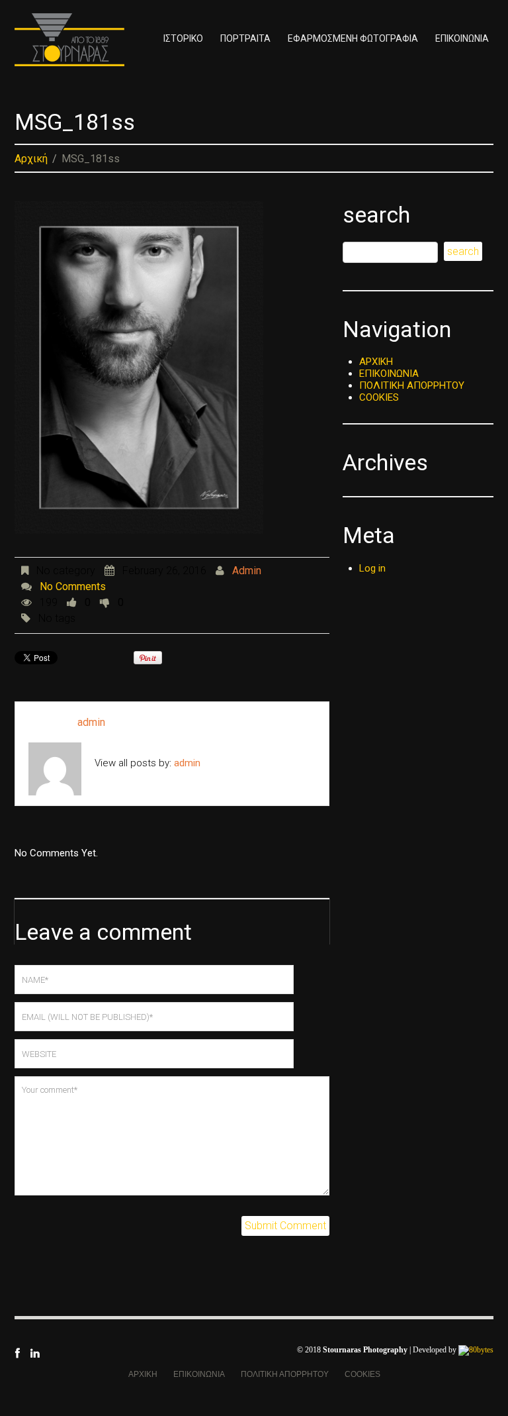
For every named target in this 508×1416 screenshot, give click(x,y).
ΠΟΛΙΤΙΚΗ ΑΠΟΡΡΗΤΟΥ (411, 385)
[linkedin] (35, 1352)
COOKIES (379, 397)
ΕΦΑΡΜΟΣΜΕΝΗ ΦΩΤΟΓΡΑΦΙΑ (353, 38)
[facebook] (17, 1352)
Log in (372, 568)
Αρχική (31, 158)
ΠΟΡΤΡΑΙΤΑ (245, 38)
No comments (73, 586)
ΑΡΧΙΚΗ (376, 362)
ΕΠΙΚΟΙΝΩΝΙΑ (462, 38)
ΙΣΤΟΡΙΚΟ (183, 38)
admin (246, 570)
